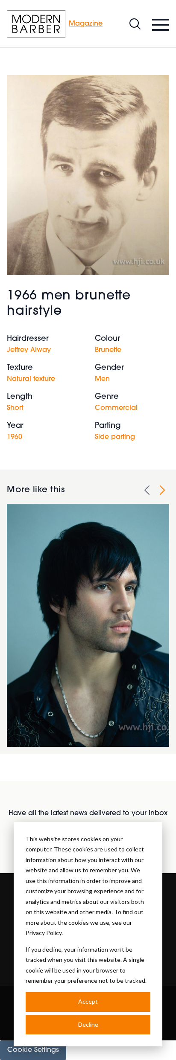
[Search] (135, 24)
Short (15, 408)
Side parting (115, 437)
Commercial (116, 408)
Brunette (108, 350)
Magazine (86, 23)
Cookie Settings (33, 1050)
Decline (88, 1024)
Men (102, 379)
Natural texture (31, 379)
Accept (88, 1001)
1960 (14, 437)
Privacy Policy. (44, 932)
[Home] (36, 24)
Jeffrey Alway (29, 350)
